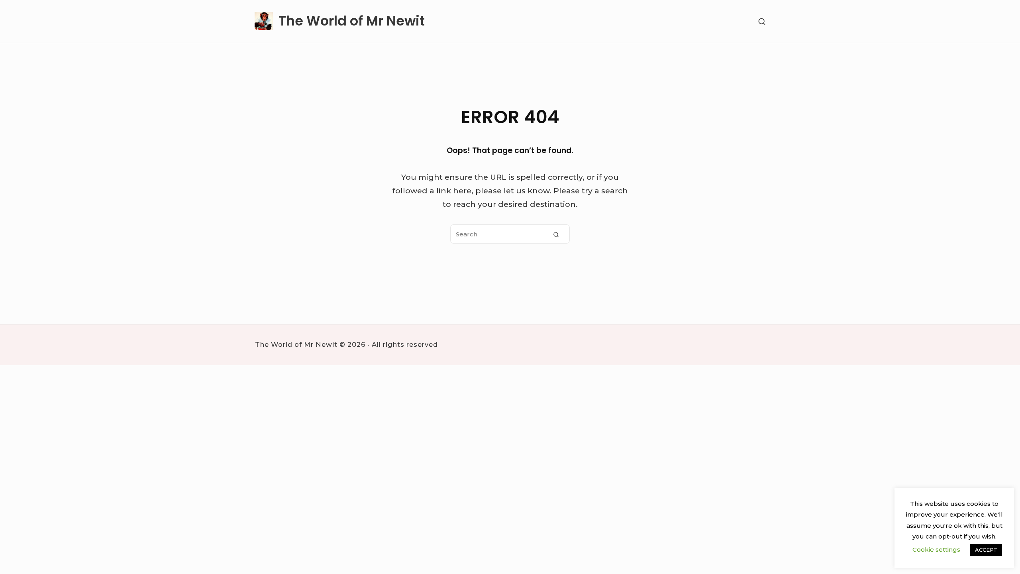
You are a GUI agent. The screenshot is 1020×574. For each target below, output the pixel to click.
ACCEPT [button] (986, 549)
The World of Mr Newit (352, 21)
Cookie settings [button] (936, 549)
